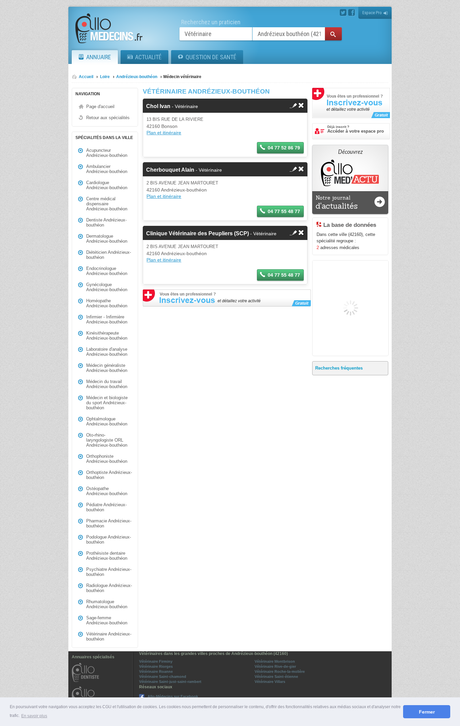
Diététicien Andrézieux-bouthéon (108, 255)
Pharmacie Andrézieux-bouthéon (108, 523)
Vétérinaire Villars (270, 682)
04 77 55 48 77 (284, 211)
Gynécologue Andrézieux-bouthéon (106, 287)
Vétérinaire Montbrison (275, 661)
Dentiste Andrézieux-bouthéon (106, 222)
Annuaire (98, 57)
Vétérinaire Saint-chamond (162, 677)
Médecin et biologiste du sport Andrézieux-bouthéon (107, 402)
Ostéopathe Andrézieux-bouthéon (106, 491)
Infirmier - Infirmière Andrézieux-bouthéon (106, 319)
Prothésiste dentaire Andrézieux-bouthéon (106, 556)
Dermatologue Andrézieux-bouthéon (106, 239)
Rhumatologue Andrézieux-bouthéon (106, 604)
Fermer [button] (427, 712)
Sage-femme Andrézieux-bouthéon (106, 620)
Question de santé (211, 57)
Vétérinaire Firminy (155, 661)
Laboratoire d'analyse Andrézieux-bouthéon (106, 352)
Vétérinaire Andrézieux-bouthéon (108, 636)
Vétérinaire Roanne (156, 671)
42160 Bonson (161, 126)
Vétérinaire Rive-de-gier (275, 666)
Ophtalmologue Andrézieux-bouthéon (106, 421)
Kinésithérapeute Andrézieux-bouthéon (106, 336)
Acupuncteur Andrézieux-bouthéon (106, 153)
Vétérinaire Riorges (156, 666)
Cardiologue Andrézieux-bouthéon (106, 185)
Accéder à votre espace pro (355, 129)
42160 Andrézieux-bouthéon (176, 190)
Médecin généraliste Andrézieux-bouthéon (106, 368)
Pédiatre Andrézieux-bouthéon (106, 507)
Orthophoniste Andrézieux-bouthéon (106, 459)
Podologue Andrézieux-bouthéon (108, 539)
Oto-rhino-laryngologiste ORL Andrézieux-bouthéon (106, 440)
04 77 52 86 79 (284, 147)
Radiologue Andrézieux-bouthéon (109, 588)
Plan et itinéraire (163, 132)
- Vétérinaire (172, 106)
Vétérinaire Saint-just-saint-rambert (170, 682)
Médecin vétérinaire (182, 77)
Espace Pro (372, 12)
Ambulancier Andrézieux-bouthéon (106, 169)
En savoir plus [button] (34, 716)
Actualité (148, 57)
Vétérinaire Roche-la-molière (280, 671)
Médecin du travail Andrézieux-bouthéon (106, 384)
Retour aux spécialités (108, 117)
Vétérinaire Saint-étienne (276, 677)
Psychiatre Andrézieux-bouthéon (108, 572)
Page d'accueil (100, 106)
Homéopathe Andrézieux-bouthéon (106, 303)
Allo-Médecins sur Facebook (172, 696)
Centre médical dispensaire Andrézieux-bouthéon (106, 203)
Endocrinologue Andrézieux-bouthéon (106, 271)
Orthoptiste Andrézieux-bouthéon (109, 475)
